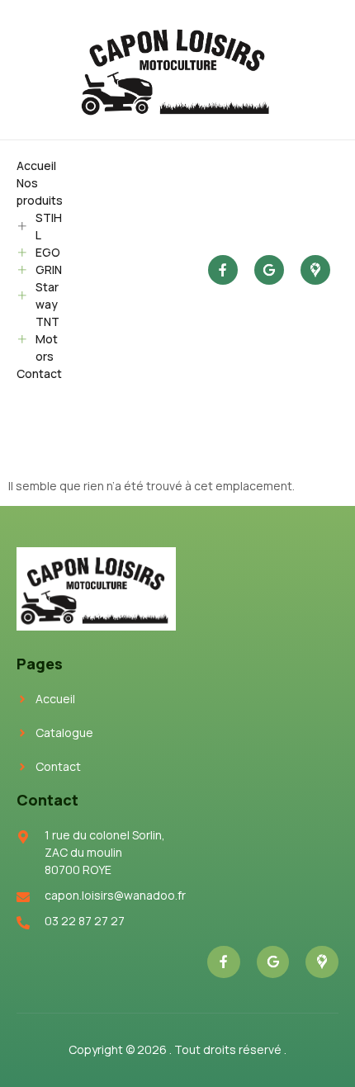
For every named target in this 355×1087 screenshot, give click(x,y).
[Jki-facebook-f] (223, 270)
